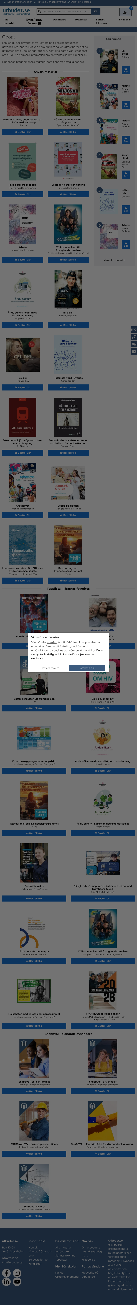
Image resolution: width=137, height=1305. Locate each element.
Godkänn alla (87, 667)
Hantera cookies (50, 667)
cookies (52, 642)
